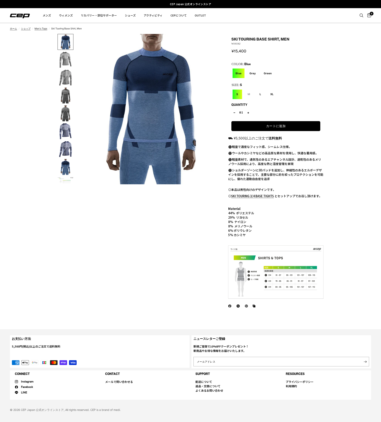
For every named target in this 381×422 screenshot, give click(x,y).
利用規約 (291, 386)
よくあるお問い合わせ (209, 390)
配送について (203, 382)
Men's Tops (41, 28)
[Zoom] (217, 42)
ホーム (13, 28)
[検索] (361, 15)
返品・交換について (207, 386)
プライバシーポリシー (300, 382)
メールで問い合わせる (119, 382)
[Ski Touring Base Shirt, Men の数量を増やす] (248, 112)
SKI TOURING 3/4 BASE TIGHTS (252, 196)
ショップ (26, 28)
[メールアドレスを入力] (365, 361)
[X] (239, 306)
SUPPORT (202, 373)
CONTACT (112, 373)
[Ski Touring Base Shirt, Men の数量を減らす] (234, 112)
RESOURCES (295, 373)
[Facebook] (230, 306)
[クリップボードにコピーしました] (254, 306)
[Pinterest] (247, 306)
